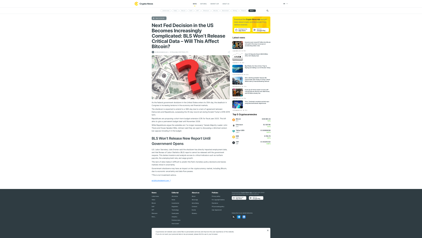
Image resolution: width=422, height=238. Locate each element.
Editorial (203, 4)
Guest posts (175, 213)
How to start (175, 223)
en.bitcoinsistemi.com (160, 180)
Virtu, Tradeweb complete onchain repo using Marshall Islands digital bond (257, 102)
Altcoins (215, 10)
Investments (175, 203)
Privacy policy (216, 196)
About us (225, 4)
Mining (235, 10)
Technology (175, 210)
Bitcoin (183, 10)
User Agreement (217, 210)
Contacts (194, 206)
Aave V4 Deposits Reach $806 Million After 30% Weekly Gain (256, 55)
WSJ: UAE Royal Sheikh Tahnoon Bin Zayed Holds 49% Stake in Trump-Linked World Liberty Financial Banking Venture (257, 79)
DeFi (190, 10)
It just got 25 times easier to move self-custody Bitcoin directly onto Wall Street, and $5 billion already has (257, 91)
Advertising (195, 203)
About (193, 196)
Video (175, 10)
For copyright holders (218, 200)
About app (195, 200)
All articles (175, 196)
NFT (197, 10)
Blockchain (225, 10)
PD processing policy (218, 206)
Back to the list (160, 18)
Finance (243, 10)
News (195, 4)
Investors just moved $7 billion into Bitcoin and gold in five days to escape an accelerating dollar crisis (258, 44)
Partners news (176, 220)
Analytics (174, 217)
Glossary (194, 213)
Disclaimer (215, 203)
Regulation (175, 206)
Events (194, 210)
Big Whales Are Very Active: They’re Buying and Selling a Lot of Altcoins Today (257, 66)
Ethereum (206, 10)
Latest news (165, 10)
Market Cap (214, 4)
